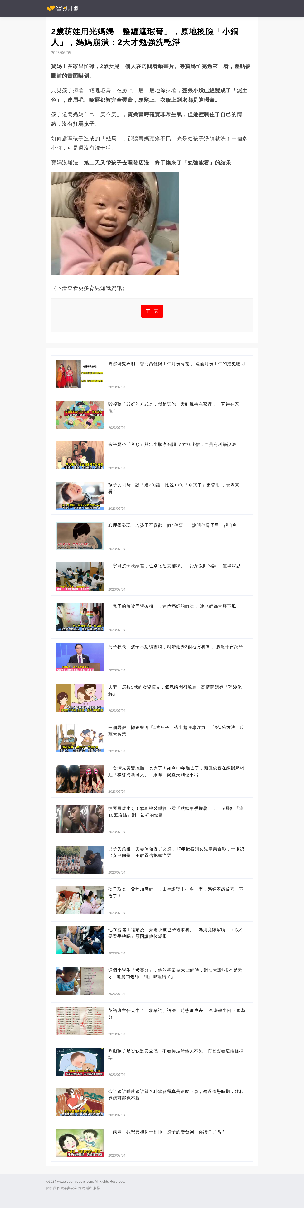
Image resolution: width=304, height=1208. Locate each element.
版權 (96, 1188)
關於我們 (53, 1188)
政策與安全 (69, 1188)
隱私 (89, 1188)
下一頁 (152, 311)
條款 (81, 1188)
